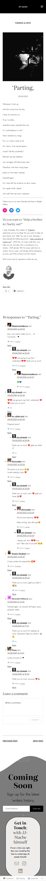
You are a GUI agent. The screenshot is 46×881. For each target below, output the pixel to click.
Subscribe (36, 808)
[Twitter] (18, 210)
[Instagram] (41, 6)
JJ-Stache (31, 230)
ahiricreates (16, 461)
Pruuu (14, 650)
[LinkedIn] (11, 210)
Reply (9, 345)
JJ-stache (23, 6)
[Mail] (16, 863)
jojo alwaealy (22, 350)
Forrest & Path (23, 23)
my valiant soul (18, 416)
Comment (35, 720)
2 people (22, 366)
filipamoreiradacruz (20, 326)
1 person (17, 342)
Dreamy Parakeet (19, 553)
